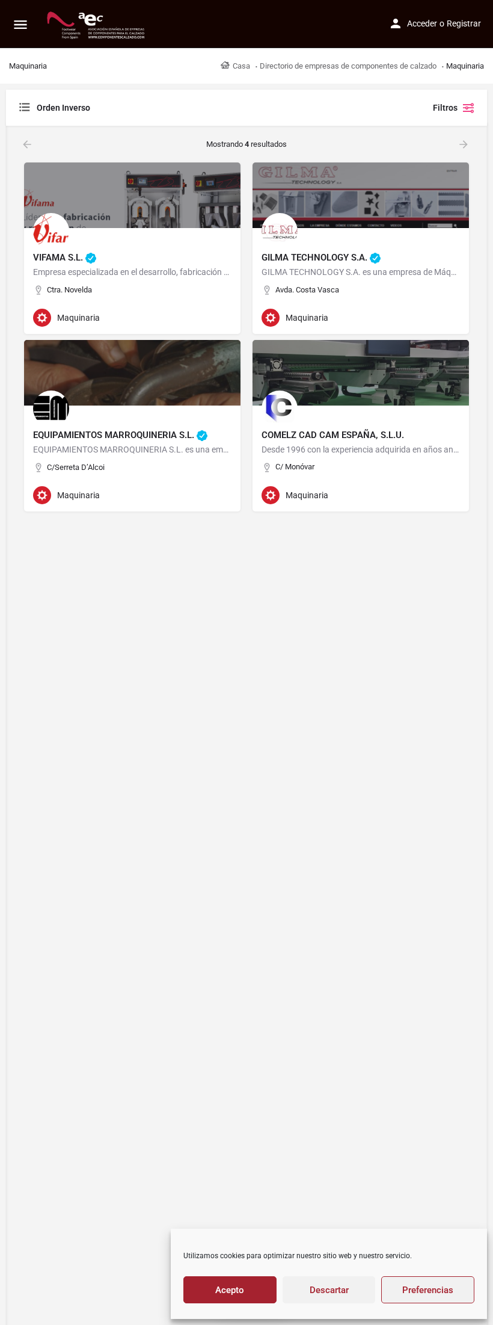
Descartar (329, 1290)
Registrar (464, 23)
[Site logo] (97, 24)
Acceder (422, 23)
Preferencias (427, 1290)
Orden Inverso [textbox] (63, 108)
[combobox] (138, 108)
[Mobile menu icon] (20, 24)
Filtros (445, 108)
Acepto (229, 1290)
